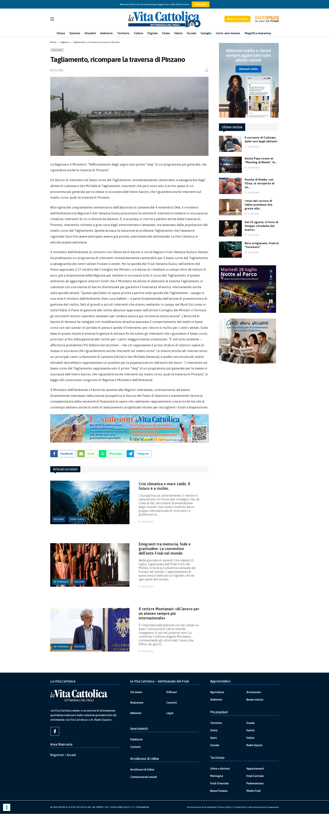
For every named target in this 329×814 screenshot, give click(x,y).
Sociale (214, 745)
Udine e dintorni (220, 768)
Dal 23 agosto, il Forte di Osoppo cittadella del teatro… (261, 225)
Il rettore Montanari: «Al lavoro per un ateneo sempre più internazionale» (169, 613)
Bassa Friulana (219, 790)
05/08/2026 (147, 521)
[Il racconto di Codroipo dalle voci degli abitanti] (230, 144)
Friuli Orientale (219, 783)
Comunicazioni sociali (143, 776)
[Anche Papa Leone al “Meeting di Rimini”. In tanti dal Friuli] (230, 165)
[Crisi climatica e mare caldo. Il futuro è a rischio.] (89, 502)
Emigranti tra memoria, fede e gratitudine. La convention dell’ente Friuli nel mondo (165, 548)
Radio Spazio (254, 745)
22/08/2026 (253, 146)
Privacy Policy (225, 807)
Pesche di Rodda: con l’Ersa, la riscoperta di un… (259, 183)
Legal (169, 713)
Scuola (250, 722)
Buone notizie (254, 699)
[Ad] (129, 428)
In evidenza (61, 581)
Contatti (171, 702)
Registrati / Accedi (63, 755)
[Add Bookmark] (206, 70)
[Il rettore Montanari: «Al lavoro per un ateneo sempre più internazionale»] (89, 630)
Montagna (216, 776)
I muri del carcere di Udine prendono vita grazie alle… (258, 204)
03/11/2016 (56, 70)
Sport (213, 737)
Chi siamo (136, 692)
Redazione (136, 702)
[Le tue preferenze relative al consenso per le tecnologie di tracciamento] (6, 807)
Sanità (250, 730)
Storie (214, 730)
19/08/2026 (253, 213)
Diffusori (171, 692)
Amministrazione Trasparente (264, 807)
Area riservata (238, 19)
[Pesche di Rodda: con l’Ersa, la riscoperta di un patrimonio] (230, 186)
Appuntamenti (255, 768)
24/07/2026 (147, 586)
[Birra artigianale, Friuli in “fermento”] (230, 249)
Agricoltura (217, 692)
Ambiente (216, 699)
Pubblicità (136, 739)
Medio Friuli (253, 790)
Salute (250, 737)
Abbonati (200, 4)
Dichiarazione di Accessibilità (201, 807)
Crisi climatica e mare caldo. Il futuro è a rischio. (164, 486)
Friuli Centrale (255, 776)
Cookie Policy (240, 807)
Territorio (77, 519)
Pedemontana (255, 783)
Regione (57, 50)
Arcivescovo (253, 692)
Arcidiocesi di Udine (142, 769)
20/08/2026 (253, 167)
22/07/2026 (147, 651)
